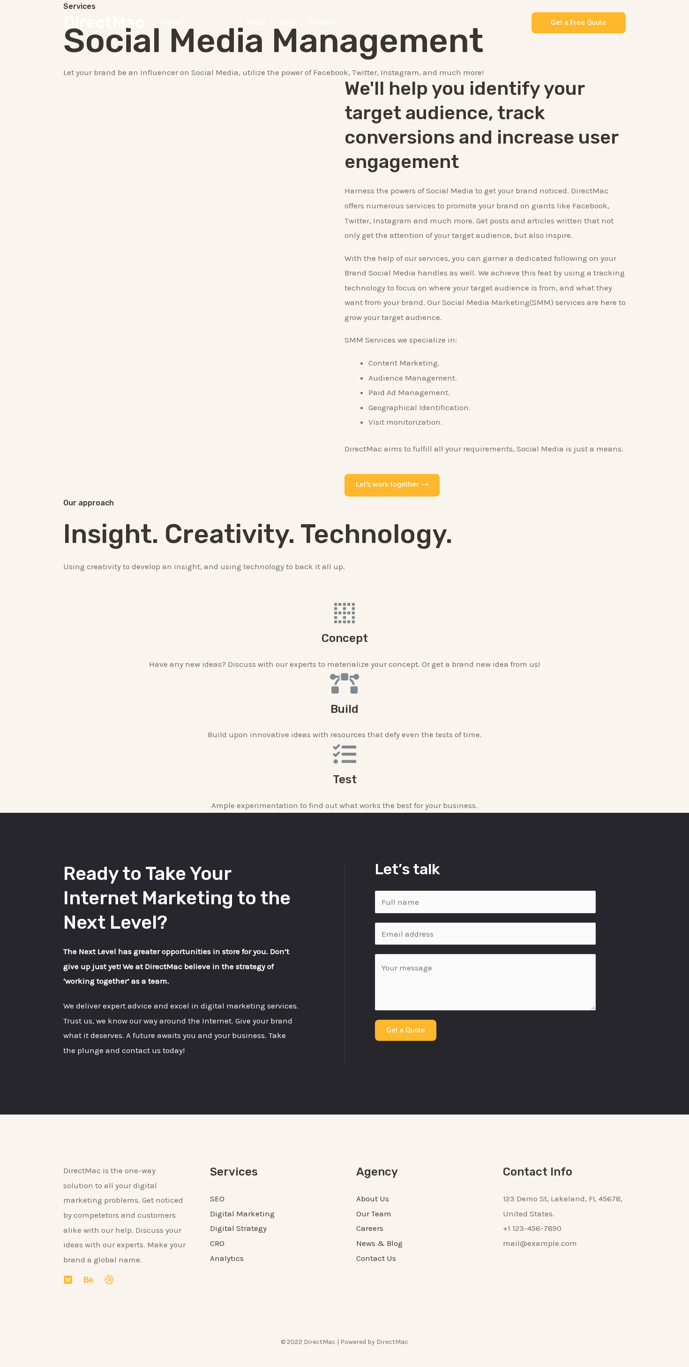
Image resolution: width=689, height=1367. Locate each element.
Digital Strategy (238, 1228)
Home (170, 22)
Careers (369, 1228)
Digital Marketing (242, 1213)
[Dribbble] (109, 1279)
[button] (392, 485)
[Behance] (88, 1279)
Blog (287, 22)
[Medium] (68, 1279)
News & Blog (379, 1243)
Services (209, 22)
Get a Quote (405, 1030)
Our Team (373, 1213)
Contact (321, 22)
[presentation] (227, 22)
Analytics (227, 1258)
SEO (217, 1198)
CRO (217, 1243)
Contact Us (376, 1258)
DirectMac (103, 22)
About (256, 22)
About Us (372, 1198)
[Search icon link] (514, 22)
